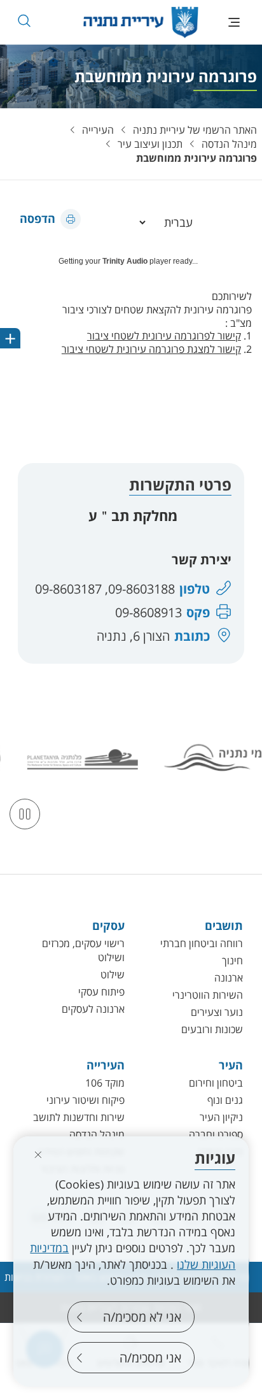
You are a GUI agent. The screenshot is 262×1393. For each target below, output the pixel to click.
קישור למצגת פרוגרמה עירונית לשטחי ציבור (151, 349)
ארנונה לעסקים (93, 1009)
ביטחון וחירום (216, 1083)
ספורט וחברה (216, 1134)
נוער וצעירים (217, 1012)
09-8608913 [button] (148, 612)
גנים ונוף (225, 1100)
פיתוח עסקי (101, 992)
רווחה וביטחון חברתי (201, 943)
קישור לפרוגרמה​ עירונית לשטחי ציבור (164, 336)
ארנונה (228, 978)
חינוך (232, 961)
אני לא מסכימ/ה (142, 1316)
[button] (24, 21)
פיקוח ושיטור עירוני (85, 1100)
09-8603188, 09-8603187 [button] (105, 588)
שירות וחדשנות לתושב (79, 1117)
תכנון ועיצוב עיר (150, 144)
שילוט (112, 975)
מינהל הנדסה (229, 144)
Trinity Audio (125, 261)
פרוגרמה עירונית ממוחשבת (196, 158)
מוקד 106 (105, 1083)
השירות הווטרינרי (207, 995)
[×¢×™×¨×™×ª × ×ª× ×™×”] (140, 22)
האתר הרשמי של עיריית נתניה (195, 130)
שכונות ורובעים (212, 1029)
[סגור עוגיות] (38, 1155)
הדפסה (37, 218)
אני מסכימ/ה (150, 1357)
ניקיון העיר (221, 1117)
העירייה (98, 130)
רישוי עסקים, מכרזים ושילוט (83, 950)
